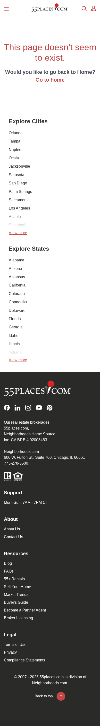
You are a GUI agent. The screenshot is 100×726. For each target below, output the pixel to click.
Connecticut (19, 302)
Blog (8, 563)
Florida (15, 319)
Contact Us (13, 537)
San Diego (18, 183)
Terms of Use (15, 644)
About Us (12, 529)
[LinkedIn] (17, 408)
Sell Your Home (17, 587)
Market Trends (16, 594)
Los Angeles (19, 208)
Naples (15, 150)
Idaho (13, 336)
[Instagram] (28, 408)
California (17, 285)
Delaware (17, 310)
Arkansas (17, 277)
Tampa (14, 141)
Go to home (50, 80)
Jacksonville (19, 166)
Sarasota (16, 175)
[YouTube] (39, 408)
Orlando (16, 133)
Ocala (14, 158)
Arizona (15, 269)
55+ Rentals (14, 579)
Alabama (16, 260)
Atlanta (15, 217)
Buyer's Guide (16, 602)
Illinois (14, 344)
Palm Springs (20, 192)
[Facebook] (7, 408)
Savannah (17, 225)
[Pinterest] (49, 408)
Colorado (17, 294)
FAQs (9, 571)
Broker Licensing (18, 618)
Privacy (10, 652)
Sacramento (19, 200)
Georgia (16, 327)
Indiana (15, 352)
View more (18, 233)
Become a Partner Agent (25, 610)
